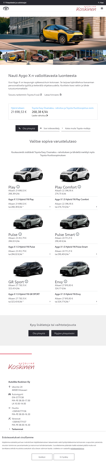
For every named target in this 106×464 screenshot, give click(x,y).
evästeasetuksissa (77, 448)
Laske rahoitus (39, 115)
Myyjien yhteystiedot (64, 333)
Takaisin (15, 14)
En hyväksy (64, 457)
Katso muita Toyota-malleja (77, 128)
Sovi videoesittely (51, 128)
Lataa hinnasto (51, 94)
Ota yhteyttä (29, 128)
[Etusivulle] (86, 8)
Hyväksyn (42, 457)
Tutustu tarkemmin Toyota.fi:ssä (23, 94)
